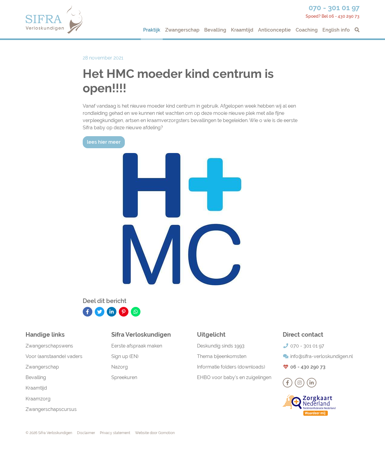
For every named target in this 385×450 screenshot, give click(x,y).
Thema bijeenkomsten (221, 356)
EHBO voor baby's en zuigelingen (234, 377)
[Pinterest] (123, 312)
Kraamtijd (242, 30)
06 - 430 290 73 (307, 367)
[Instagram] (299, 382)
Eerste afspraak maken (136, 346)
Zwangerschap (182, 30)
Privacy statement (115, 433)
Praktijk (151, 30)
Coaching (307, 30)
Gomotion (166, 433)
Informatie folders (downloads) (231, 367)
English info (336, 30)
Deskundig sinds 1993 (221, 346)
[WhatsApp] (135, 312)
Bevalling (215, 30)
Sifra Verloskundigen (54, 19)
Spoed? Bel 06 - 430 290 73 (332, 16)
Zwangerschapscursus (51, 409)
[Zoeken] (355, 30)
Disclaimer (86, 433)
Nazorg (119, 367)
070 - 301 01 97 (334, 7)
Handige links (45, 334)
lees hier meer (104, 142)
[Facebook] (87, 312)
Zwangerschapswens (49, 346)
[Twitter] (99, 312)
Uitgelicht (211, 334)
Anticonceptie (274, 30)
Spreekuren (124, 377)
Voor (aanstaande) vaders (54, 356)
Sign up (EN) (124, 356)
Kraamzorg (38, 399)
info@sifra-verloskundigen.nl (321, 356)
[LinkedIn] (111, 312)
